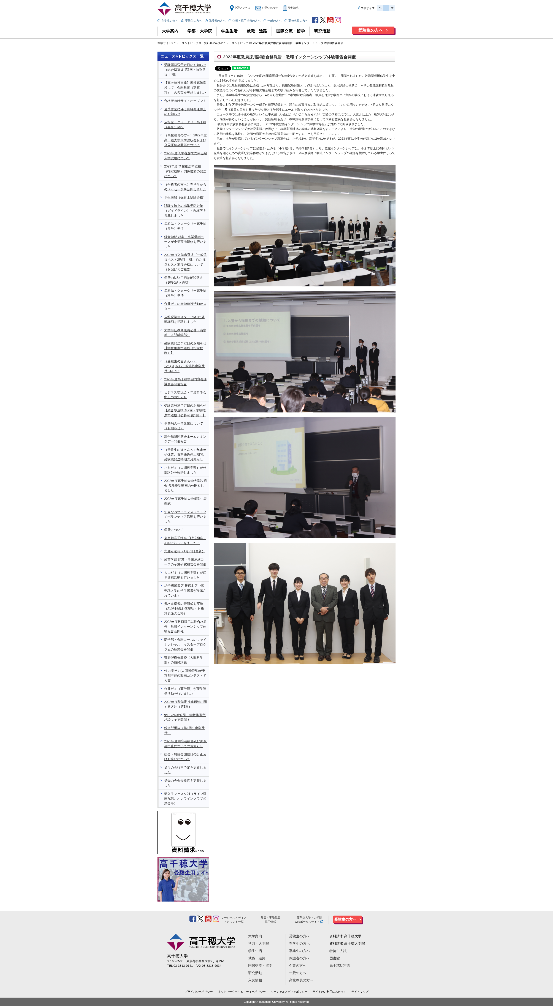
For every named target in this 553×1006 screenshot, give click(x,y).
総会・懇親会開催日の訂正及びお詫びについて (185, 757)
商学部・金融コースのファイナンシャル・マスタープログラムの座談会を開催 (185, 644)
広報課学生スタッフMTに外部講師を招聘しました (184, 319)
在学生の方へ (169, 20)
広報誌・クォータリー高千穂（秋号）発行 (185, 293)
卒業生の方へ (193, 20)
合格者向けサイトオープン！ (185, 101)
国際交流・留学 (290, 31)
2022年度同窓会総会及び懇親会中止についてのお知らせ (185, 743)
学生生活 (229, 31)
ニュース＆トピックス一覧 (190, 43)
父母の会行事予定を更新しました (185, 770)
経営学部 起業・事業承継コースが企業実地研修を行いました (185, 241)
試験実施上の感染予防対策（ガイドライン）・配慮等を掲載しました (185, 210)
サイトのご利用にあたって (329, 991)
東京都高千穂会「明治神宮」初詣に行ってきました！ (185, 540)
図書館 (334, 958)
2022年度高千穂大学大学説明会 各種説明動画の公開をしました (185, 485)
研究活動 (322, 31)
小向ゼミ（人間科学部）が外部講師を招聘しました (185, 470)
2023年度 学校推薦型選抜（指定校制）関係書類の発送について (185, 171)
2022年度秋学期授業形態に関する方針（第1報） (185, 704)
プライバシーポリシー (199, 991)
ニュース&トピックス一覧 (182, 56)
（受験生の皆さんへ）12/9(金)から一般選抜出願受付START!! (184, 366)
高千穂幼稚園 (339, 965)
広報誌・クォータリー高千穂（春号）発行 (185, 124)
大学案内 (170, 31)
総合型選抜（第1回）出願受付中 (184, 730)
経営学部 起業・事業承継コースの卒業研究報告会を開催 (185, 562)
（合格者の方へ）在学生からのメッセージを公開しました (185, 187)
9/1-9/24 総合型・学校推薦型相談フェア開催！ (185, 717)
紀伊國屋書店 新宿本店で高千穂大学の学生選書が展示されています (185, 590)
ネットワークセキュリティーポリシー (242, 991)
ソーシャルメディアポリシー (289, 991)
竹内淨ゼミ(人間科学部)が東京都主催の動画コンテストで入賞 (185, 675)
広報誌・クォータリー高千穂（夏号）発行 (185, 226)
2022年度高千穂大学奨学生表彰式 (185, 501)
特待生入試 (338, 951)
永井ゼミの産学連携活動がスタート (185, 306)
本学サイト (164, 43)
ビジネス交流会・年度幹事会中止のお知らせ (185, 395)
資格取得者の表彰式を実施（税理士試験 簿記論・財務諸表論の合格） (184, 608)
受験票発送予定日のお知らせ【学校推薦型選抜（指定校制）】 (185, 348)
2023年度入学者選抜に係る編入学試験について (185, 156)
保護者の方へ (217, 20)
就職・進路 (257, 31)
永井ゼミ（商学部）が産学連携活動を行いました (185, 691)
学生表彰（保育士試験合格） (185, 197)
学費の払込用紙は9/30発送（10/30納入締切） (183, 280)
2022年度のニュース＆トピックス (230, 43)
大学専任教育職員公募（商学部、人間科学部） (185, 332)
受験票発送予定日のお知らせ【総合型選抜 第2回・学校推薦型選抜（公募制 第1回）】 (185, 410)
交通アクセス (242, 7)
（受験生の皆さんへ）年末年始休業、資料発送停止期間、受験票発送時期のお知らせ (185, 454)
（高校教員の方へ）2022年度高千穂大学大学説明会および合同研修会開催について (185, 140)
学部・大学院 (200, 31)
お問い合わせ (270, 7)
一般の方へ (274, 20)
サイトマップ (359, 991)
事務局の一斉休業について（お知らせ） (183, 426)
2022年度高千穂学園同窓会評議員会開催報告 (185, 381)
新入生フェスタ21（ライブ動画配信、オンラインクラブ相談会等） (185, 798)
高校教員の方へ (298, 20)
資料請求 (293, 7)
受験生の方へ (370, 30)
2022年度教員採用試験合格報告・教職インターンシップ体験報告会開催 (185, 626)
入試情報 (255, 980)
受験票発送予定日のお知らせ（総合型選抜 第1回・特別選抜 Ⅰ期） (185, 69)
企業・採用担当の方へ (246, 20)
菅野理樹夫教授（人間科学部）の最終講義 (183, 660)
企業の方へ (297, 965)
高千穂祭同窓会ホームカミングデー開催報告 (185, 439)
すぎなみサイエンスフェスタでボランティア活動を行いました (185, 516)
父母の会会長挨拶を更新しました (185, 783)
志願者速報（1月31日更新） (184, 551)
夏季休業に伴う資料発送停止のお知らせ (185, 111)
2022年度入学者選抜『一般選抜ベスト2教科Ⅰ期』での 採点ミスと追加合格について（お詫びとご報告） (185, 262)
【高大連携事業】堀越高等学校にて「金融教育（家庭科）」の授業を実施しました (185, 87)
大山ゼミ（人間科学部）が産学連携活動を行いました (185, 575)
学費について (174, 530)
